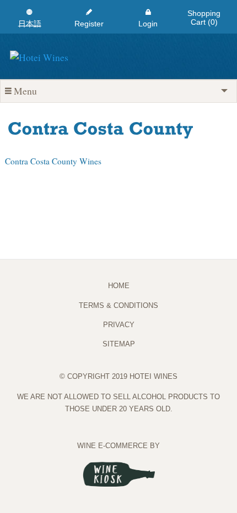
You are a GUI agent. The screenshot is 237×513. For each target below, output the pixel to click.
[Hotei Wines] (39, 55)
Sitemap (119, 344)
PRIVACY (118, 325)
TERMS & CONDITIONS (118, 305)
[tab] (118, 91)
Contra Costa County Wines (53, 161)
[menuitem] (30, 17)
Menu (25, 90)
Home (119, 286)
